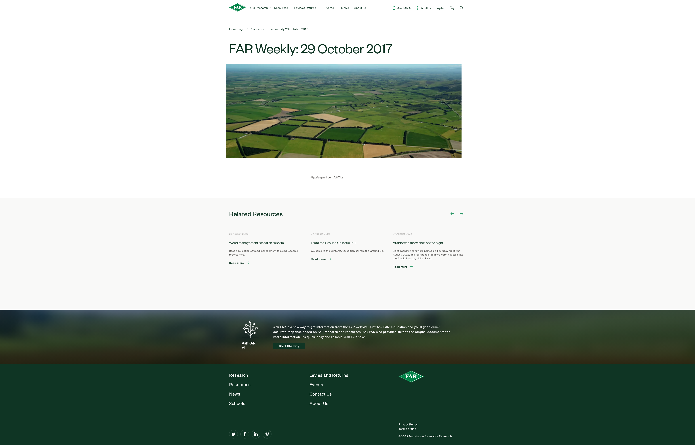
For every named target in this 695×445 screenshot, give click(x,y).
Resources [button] (281, 8)
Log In (440, 8)
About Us (318, 403)
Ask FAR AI (404, 8)
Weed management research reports (256, 242)
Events (329, 8)
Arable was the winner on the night (418, 242)
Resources (240, 384)
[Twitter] (233, 434)
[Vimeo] (267, 434)
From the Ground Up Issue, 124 (333, 242)
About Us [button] (360, 8)
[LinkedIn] (256, 434)
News (345, 8)
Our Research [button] (259, 8)
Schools (237, 403)
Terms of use (407, 429)
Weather (425, 8)
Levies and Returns (328, 375)
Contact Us (320, 394)
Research (238, 375)
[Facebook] (244, 434)
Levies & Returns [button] (305, 8)
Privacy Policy (408, 424)
